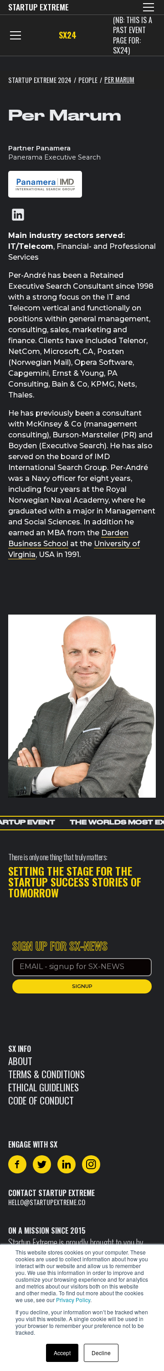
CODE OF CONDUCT (41, 1100)
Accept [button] (62, 1352)
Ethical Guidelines (43, 1087)
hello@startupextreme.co (46, 1202)
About (20, 1060)
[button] (147, 7)
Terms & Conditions (46, 1073)
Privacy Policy (73, 1299)
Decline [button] (101, 1352)
